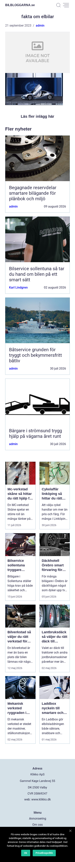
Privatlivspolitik (44, 852)
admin (40, 25)
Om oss (37, 824)
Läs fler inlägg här (37, 116)
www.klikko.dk (41, 799)
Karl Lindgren (18, 287)
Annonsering (37, 818)
